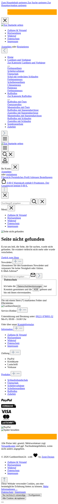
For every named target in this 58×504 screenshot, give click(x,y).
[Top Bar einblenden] (4, 189)
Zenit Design (48, 457)
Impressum (12, 41)
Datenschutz (13, 38)
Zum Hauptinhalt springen (14, 2)
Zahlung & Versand (17, 30)
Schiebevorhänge (15, 385)
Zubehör (11, 394)
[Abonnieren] (39, 275)
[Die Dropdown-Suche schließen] (42, 202)
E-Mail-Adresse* (9, 271)
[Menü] (5, 139)
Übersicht (6, 177)
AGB (36, 289)
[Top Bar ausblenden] (5, 20)
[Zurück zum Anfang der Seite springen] (4, 479)
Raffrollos (12, 391)
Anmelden (6, 46)
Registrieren (23, 46)
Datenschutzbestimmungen (29, 286)
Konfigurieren (34, 495)
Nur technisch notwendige (14, 495)
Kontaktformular (26, 324)
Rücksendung (14, 33)
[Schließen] (2, 502)
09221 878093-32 (44, 316)
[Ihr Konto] (5, 161)
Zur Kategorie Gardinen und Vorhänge (26, 62)
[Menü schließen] (8, 66)
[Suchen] (7, 154)
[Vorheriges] (4, 50)
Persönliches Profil (20, 177)
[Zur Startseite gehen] (12, 25)
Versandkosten (8, 446)
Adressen (35, 177)
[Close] (5, 195)
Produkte (6, 374)
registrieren (11, 174)
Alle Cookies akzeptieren (13, 498)
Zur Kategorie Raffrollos (19, 96)
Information (7, 329)
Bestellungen (46, 177)
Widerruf (11, 36)
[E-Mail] (8, 10)
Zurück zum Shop (10, 257)
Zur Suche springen (37, 2)
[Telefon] (8, 13)
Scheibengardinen (16, 388)
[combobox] (15, 203)
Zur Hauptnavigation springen (26, 4)
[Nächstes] (4, 133)
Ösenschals (12, 382)
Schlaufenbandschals (17, 380)
